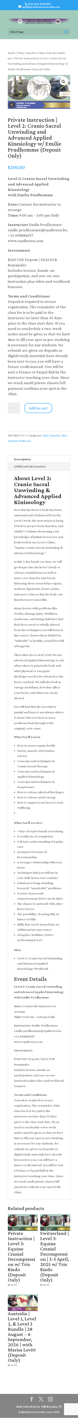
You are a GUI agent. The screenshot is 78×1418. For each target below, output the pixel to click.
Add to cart (38, 408)
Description (22, 459)
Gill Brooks (49, 1406)
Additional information (30, 466)
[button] (63, 81)
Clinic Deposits (26, 52)
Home (11, 52)
